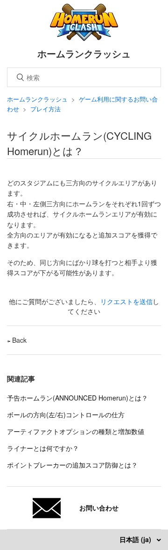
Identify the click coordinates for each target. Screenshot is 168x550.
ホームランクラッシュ (37, 99)
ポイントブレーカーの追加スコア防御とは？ (72, 464)
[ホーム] (84, 38)
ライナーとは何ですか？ (43, 448)
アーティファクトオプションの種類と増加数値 (75, 431)
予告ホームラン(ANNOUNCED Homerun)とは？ (77, 397)
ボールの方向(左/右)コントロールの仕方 (66, 414)
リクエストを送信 (126, 301)
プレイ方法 (45, 108)
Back (18, 340)
